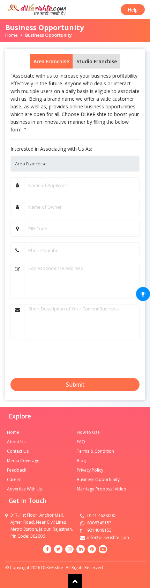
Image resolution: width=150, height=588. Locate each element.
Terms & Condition (95, 451)
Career (14, 479)
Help (133, 9)
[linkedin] (80, 549)
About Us (16, 442)
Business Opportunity (98, 479)
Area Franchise (51, 61)
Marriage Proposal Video (101, 489)
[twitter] (58, 549)
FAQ (81, 442)
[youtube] (103, 549)
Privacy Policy (90, 470)
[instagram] (69, 549)
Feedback (16, 470)
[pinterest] (92, 549)
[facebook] (47, 549)
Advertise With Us (24, 489)
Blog (81, 461)
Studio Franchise (96, 61)
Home (11, 35)
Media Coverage (23, 461)
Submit (75, 384)
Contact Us (18, 451)
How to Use (88, 432)
